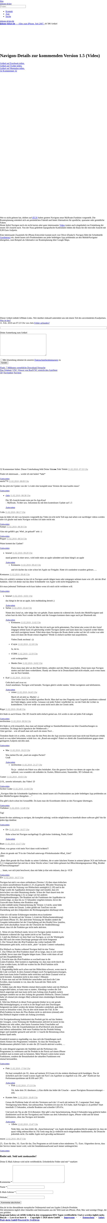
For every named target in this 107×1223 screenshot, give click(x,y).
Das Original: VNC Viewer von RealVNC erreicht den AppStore (28, 370)
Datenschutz (88, 1217)
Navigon (17, 372)
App (7, 14)
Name (3, 1187)
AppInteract (5, 237)
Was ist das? (5, 320)
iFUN (34, 217)
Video (62, 225)
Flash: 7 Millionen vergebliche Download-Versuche (22, 367)
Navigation (8, 372)
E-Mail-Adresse (8, 1192)
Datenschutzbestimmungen (46, 360)
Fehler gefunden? (42, 323)
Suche (8, 16)
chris (8, 495)
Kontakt (9, 11)
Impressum (69, 1217)
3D (1, 372)
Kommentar (6, 1182)
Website (3, 1197)
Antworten (4, 479)
